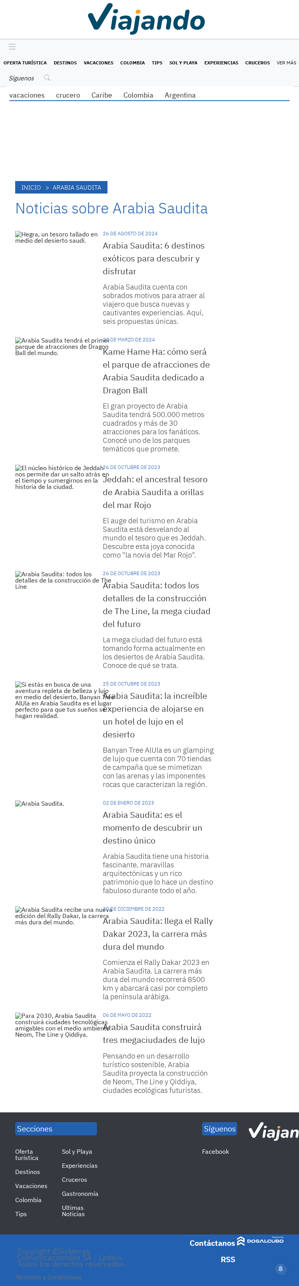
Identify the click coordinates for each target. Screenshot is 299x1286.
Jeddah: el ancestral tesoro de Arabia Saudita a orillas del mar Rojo (155, 491)
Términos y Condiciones (48, 1277)
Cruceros (257, 63)
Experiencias (221, 63)
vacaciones (27, 95)
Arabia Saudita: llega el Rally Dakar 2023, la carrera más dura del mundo (158, 933)
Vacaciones (98, 63)
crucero (68, 95)
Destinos (65, 63)
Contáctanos (212, 1243)
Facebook (215, 1151)
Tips (157, 63)
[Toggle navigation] (10, 47)
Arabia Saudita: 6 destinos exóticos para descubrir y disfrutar (154, 258)
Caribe (101, 95)
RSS (228, 1259)
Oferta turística (25, 63)
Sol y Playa (183, 63)
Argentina (180, 95)
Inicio (31, 187)
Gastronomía (80, 1193)
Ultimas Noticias (73, 1211)
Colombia (132, 63)
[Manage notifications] (280, 1269)
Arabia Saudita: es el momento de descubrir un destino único (152, 827)
